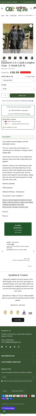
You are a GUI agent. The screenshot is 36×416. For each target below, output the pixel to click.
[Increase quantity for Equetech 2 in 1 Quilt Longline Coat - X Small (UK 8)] (7, 95)
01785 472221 (10, 340)
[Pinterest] (16, 347)
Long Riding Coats (14, 204)
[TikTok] (20, 347)
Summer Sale (13, 15)
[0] (33, 8)
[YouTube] (12, 347)
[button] (3, 38)
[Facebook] (3, 347)
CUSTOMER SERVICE (11, 362)
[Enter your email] (33, 377)
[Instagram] (7, 347)
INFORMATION (8, 356)
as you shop (12, 127)
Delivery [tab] (5, 211)
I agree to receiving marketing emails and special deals (17, 381)
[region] (18, 251)
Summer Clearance (12, 207)
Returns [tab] (5, 216)
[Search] (31, 8)
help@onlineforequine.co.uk (13, 342)
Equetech (17, 200)
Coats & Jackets (7, 200)
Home (2, 15)
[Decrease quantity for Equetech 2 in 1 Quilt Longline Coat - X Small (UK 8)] (2, 95)
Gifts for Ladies (19, 202)
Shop (7, 15)
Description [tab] (6, 137)
